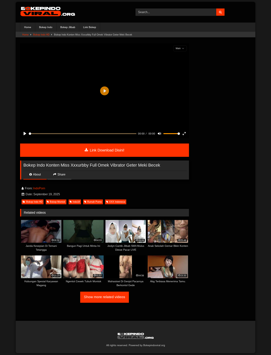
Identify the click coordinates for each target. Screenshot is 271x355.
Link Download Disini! (106, 150)
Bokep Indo (45, 27)
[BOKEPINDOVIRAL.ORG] (47, 12)
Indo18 (76, 201)
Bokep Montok (57, 201)
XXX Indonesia (117, 201)
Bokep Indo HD (41, 34)
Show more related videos (104, 297)
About (36, 174)
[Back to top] (260, 344)
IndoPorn (39, 188)
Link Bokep (89, 27)
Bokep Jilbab (67, 27)
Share (61, 174)
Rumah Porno (94, 201)
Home (27, 27)
